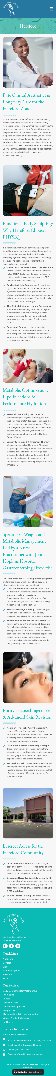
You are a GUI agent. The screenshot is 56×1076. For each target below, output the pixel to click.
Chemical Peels (10, 1002)
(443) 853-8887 (22, 1049)
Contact (7, 962)
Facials (6, 998)
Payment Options (12, 970)
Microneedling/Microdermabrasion (20, 1014)
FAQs (5, 978)
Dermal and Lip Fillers (14, 1006)
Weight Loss (9, 1010)
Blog (5, 966)
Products (7, 974)
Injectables (8, 994)
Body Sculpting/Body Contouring (20, 990)
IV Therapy (9, 1022)
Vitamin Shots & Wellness (16, 1018)
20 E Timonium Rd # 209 (29, 1040)
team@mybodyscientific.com (27, 1045)
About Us (8, 959)
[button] (5, 946)
